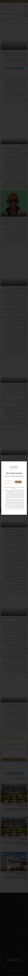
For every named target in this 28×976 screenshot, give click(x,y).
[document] (14, 488)
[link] (8, 481)
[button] (14, 488)
